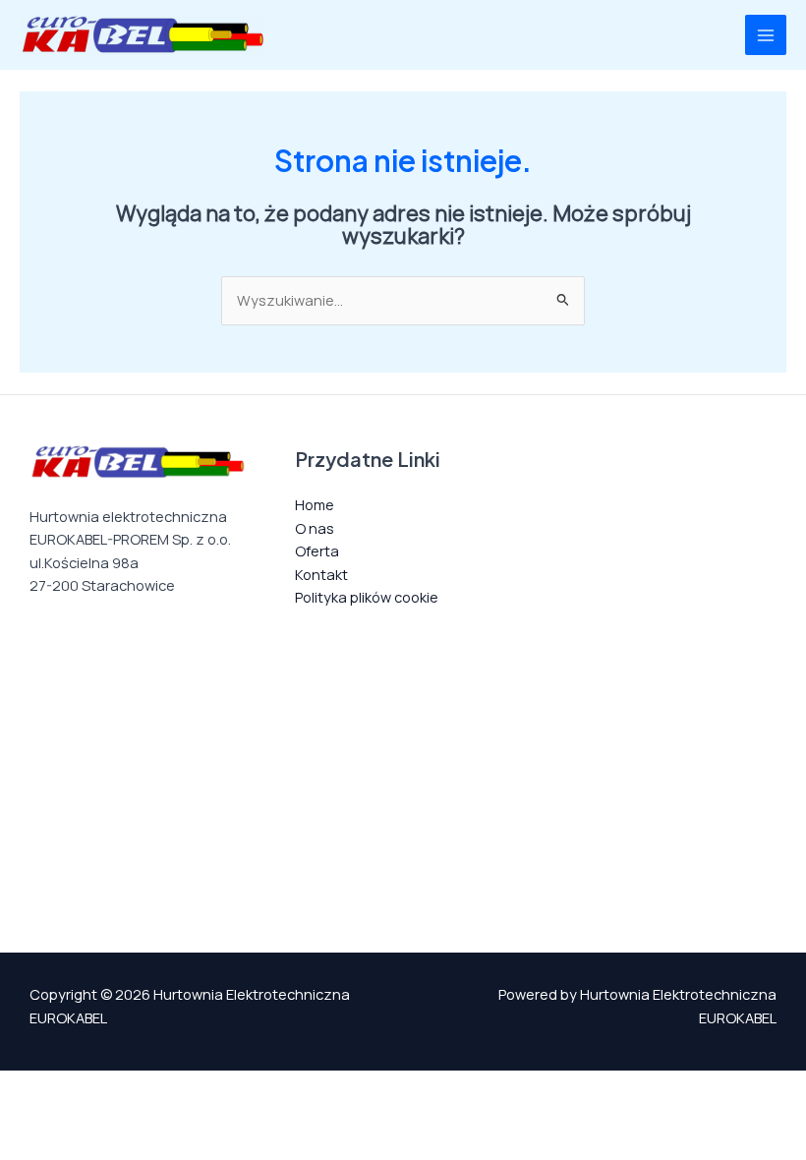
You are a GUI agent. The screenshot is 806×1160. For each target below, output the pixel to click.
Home (314, 504)
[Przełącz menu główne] (765, 35)
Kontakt (321, 574)
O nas (314, 528)
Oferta (317, 550)
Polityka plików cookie (366, 597)
